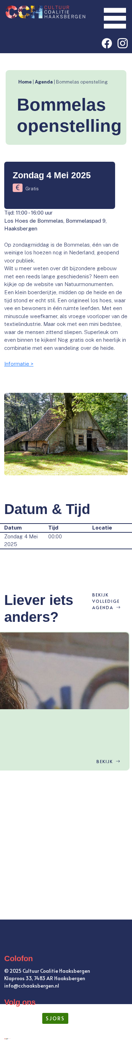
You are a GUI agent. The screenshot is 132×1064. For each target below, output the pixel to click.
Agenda (44, 82)
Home (25, 82)
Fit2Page (113, 1053)
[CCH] (44, 11)
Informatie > (18, 364)
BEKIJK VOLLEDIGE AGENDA (106, 601)
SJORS (55, 1018)
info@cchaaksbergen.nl (31, 985)
